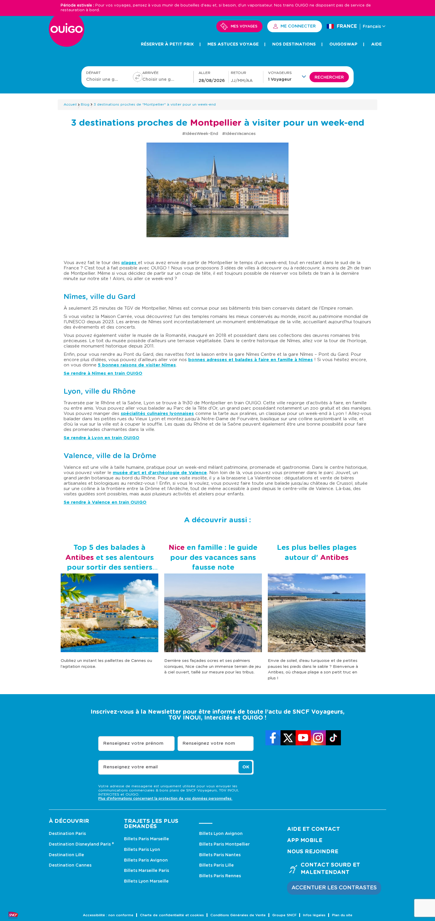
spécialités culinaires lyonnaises (157, 413)
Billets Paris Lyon (142, 850)
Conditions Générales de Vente (238, 915)
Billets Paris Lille (216, 865)
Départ (93, 73)
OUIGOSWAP (343, 44)
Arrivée (150, 73)
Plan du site (342, 915)
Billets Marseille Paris (146, 871)
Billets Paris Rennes (220, 876)
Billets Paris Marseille (146, 839)
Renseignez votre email (130, 767)
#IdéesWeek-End (200, 134)
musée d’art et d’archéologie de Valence (160, 473)
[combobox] (103, 79)
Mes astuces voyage (233, 44)
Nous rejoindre (312, 851)
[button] (289, 76)
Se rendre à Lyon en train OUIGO (101, 438)
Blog (85, 104)
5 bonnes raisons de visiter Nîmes (137, 365)
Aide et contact (313, 829)
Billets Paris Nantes (220, 855)
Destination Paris (67, 834)
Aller (204, 73)
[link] (273, 737)
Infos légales (314, 915)
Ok (245, 767)
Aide (376, 44)
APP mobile (304, 840)
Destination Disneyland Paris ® (81, 844)
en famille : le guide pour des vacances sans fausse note (213, 557)
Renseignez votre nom (209, 743)
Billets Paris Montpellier (224, 844)
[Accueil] (66, 32)
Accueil (70, 104)
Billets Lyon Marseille (146, 881)
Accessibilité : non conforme (108, 915)
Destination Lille (66, 855)
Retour (238, 73)
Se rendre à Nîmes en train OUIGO (103, 373)
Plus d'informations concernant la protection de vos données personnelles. (165, 798)
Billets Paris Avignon (146, 860)
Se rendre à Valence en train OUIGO (105, 502)
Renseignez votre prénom (133, 743)
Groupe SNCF (284, 915)
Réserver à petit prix (167, 44)
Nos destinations (294, 44)
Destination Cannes (70, 865)
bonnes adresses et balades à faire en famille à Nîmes (250, 360)
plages (129, 263)
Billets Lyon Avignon (221, 834)
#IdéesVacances (239, 134)
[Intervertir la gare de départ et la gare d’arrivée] (137, 77)
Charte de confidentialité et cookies (172, 915)
